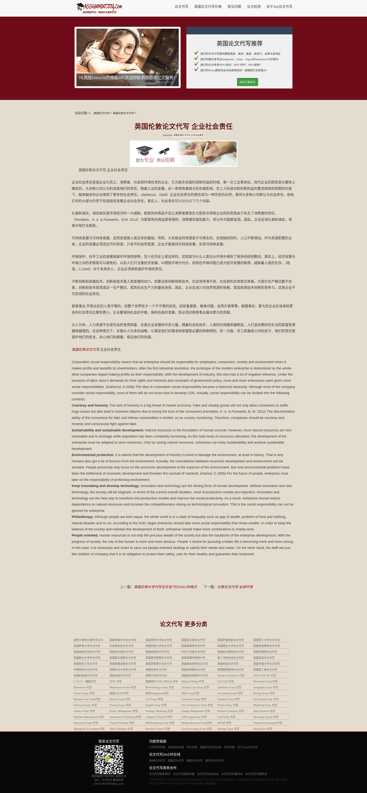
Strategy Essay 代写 (228, 728)
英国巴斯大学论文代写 (158, 645)
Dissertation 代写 (262, 728)
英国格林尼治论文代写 (87, 651)
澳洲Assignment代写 (157, 693)
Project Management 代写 (124, 711)
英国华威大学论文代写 (266, 663)
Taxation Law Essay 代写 (195, 687)
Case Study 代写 (226, 717)
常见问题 (234, 7)
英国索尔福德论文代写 (123, 657)
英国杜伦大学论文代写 (123, 669)
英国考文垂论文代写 (122, 651)
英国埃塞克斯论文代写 (123, 663)
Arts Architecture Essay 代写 (197, 705)
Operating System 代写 (266, 717)
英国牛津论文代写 (156, 675)
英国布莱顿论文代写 (265, 651)
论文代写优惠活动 (232, 773)
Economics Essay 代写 (193, 699)
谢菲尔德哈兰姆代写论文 (88, 640)
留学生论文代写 (214, 760)
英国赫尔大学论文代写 (87, 657)
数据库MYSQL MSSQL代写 (161, 681)
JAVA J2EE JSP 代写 (264, 675)
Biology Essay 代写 (264, 693)
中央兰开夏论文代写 (193, 651)
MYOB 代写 (224, 723)
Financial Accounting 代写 (267, 723)
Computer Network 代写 (158, 717)
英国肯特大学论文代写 (158, 640)
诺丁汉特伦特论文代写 (230, 657)
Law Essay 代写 (154, 699)
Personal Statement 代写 (230, 711)
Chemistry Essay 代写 (229, 687)
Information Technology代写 (125, 717)
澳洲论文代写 (157, 760)
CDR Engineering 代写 (194, 717)
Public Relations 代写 (121, 728)
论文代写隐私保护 (160, 773)
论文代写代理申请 (256, 773)
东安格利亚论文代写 (122, 645)
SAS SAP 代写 (225, 681)
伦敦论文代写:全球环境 (235, 587)
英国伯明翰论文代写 (193, 669)
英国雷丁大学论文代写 (266, 640)
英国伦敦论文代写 (123, 113)
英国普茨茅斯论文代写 (158, 657)
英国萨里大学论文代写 (87, 645)
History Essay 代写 (120, 699)
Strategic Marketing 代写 (159, 711)
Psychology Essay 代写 (266, 699)
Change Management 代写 (195, 711)
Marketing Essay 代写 (265, 705)
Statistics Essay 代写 (228, 699)
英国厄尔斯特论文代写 (230, 651)
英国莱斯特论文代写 (193, 645)
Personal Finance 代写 (157, 728)
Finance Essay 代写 (84, 711)
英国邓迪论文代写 (264, 657)
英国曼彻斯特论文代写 (230, 669)
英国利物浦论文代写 (86, 675)
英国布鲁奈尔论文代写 (123, 640)
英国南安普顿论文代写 (194, 675)
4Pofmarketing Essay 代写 (160, 723)
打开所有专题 (157, 747)
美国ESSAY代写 (119, 693)
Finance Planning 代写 (122, 723)
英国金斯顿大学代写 (157, 651)
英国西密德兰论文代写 (158, 663)
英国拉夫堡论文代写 (193, 640)
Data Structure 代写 (264, 711)
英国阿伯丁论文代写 (86, 663)
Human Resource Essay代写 (196, 723)
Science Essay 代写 (84, 693)
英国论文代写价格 (208, 7)
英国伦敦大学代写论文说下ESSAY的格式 (165, 587)
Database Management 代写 (89, 717)
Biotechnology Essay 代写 (159, 687)
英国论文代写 (101, 113)
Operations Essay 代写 (86, 723)
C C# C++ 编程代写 (85, 681)
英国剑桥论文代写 (120, 675)
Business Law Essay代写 (87, 699)
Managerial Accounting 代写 (89, 728)
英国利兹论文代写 (228, 663)
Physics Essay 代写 (227, 705)
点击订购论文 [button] (248, 82)
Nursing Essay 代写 (120, 705)
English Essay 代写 (156, 705)
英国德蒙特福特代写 (193, 657)
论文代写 (181, 7)
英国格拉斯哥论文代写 (194, 663)
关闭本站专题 (176, 747)
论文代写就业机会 (208, 773)
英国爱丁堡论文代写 (265, 669)
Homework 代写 (83, 687)
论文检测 (254, 7)
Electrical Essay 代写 (85, 705)
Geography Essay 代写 (265, 687)
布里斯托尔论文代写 (86, 669)
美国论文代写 (195, 760)
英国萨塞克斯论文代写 (230, 640)
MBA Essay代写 (190, 693)
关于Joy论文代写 (279, 7)
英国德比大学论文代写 (230, 645)
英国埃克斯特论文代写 (266, 645)
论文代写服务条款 (184, 773)
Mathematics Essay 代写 (123, 687)
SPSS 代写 (116, 681)
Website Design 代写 (192, 681)
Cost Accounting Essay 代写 (196, 728)
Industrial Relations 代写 (230, 675)
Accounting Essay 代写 (230, 693)
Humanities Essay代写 (265, 681)
